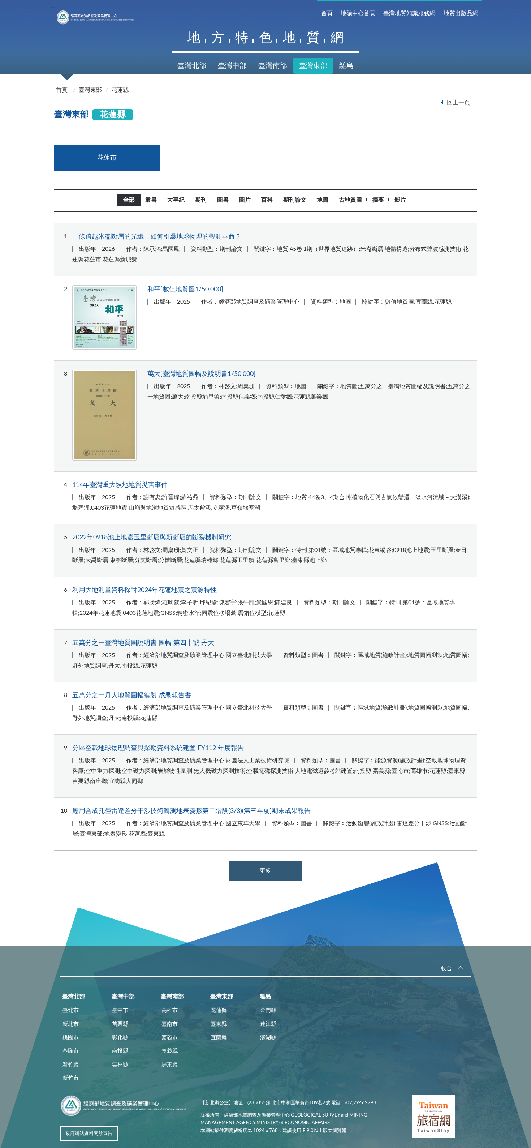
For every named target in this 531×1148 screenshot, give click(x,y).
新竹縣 (70, 1064)
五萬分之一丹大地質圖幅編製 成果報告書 (131, 695)
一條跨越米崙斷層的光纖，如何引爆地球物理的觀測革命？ (156, 237)
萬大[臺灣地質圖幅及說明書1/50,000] (201, 374)
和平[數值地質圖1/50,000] (185, 289)
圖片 (245, 200)
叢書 (151, 200)
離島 (346, 65)
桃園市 (70, 1037)
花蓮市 (107, 158)
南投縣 (120, 1051)
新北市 (70, 1024)
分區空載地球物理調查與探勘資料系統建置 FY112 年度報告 (158, 748)
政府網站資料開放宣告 (88, 1133)
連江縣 (268, 1024)
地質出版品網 (461, 13)
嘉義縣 (169, 1051)
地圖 (322, 200)
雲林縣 (120, 1064)
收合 (446, 968)
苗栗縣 (120, 1024)
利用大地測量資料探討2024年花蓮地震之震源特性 (144, 590)
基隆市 (70, 1051)
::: (53, 6)
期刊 (201, 200)
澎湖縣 (268, 1037)
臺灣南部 (272, 65)
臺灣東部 (313, 65)
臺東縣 (219, 1024)
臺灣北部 (191, 65)
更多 (265, 871)
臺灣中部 (232, 65)
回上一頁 (458, 103)
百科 (267, 200)
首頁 (327, 13)
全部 (129, 200)
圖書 (223, 200)
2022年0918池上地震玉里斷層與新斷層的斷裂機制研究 (151, 537)
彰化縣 (120, 1037)
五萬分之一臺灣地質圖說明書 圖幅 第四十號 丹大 (143, 643)
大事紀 (176, 200)
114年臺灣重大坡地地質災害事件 (120, 485)
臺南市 (169, 1024)
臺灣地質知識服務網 (409, 13)
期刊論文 (294, 200)
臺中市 (120, 1010)
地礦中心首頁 (358, 13)
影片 (400, 200)
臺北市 (70, 1010)
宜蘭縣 (219, 1037)
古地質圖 (350, 200)
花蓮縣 (120, 90)
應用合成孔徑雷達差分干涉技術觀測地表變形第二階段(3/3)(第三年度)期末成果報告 (191, 811)
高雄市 (169, 1010)
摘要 (378, 200)
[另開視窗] (433, 1118)
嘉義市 (169, 1037)
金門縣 (268, 1010)
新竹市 (70, 1078)
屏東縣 (169, 1064)
